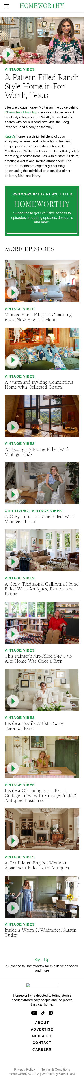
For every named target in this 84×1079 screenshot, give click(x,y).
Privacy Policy (24, 1069)
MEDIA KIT (42, 1036)
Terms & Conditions (55, 1069)
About (42, 1023)
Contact (42, 1043)
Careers (42, 1049)
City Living (16, 511)
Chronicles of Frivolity (20, 112)
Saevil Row (67, 1074)
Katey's (10, 136)
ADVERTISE (42, 1029)
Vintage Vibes (20, 69)
